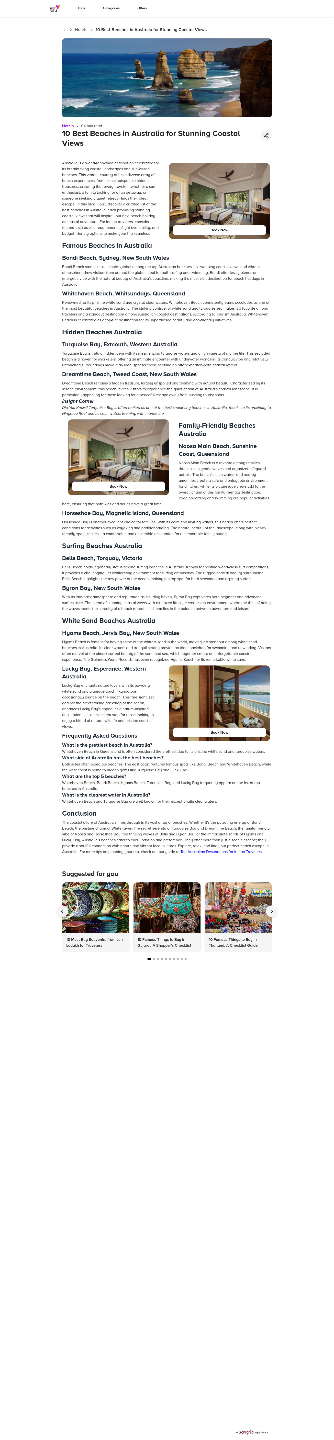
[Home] (65, 30)
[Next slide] (272, 911)
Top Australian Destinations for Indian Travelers (221, 851)
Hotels (81, 29)
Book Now (219, 230)
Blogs (81, 8)
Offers (142, 8)
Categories (111, 8)
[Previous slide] (62, 911)
